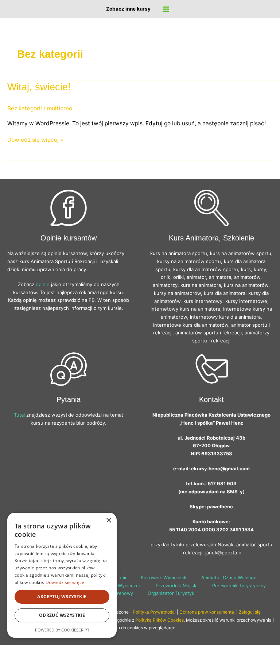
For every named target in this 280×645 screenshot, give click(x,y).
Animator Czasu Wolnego (229, 577)
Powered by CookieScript (62, 630)
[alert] (62, 575)
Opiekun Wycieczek (119, 585)
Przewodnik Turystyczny (239, 585)
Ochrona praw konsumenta (207, 612)
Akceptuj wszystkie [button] (61, 596)
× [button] (108, 520)
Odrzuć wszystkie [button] (62, 615)
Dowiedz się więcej (66, 582)
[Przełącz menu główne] (166, 9)
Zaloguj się (250, 612)
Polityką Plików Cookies (159, 620)
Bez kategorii (24, 108)
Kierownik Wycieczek (164, 577)
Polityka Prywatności (154, 612)
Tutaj (19, 415)
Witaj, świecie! (39, 86)
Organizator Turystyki (171, 593)
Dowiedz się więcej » (35, 140)
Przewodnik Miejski (177, 585)
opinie (43, 284)
